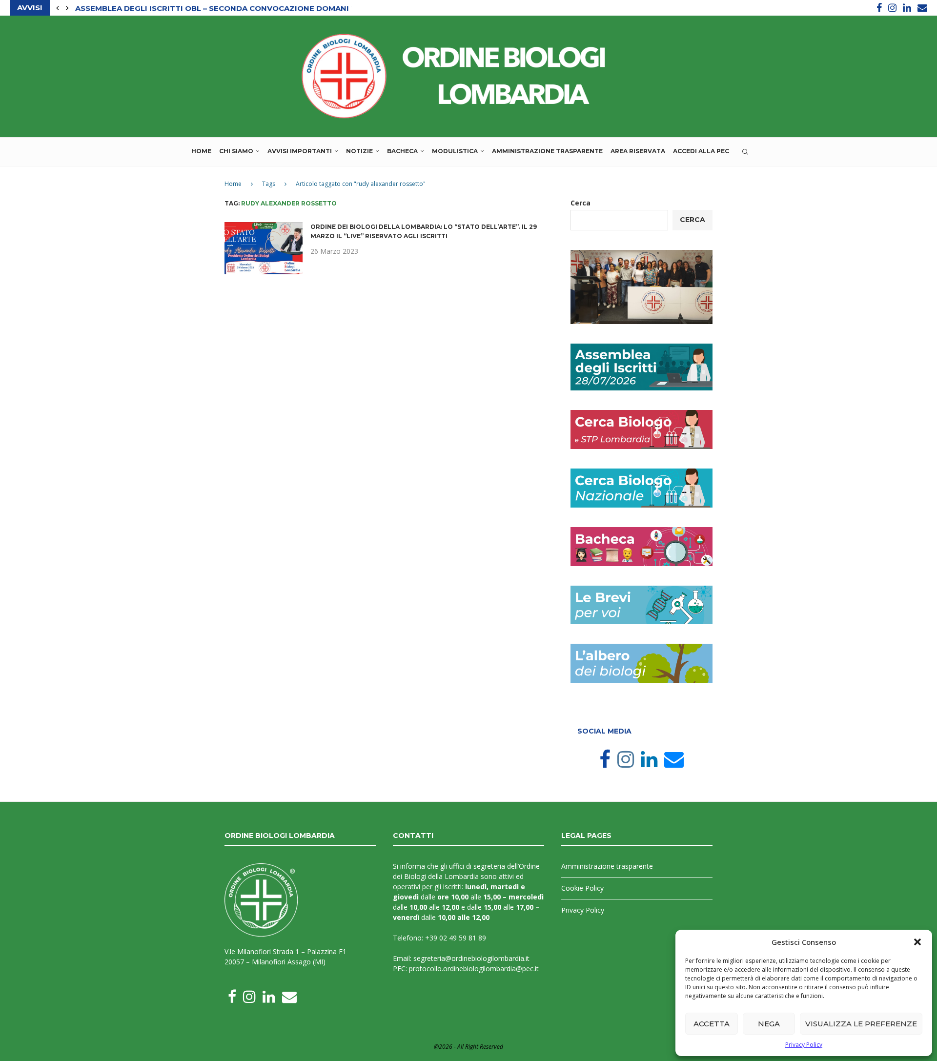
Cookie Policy (582, 888)
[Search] (745, 152)
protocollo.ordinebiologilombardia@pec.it (474, 968)
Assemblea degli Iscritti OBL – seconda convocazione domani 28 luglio (233, 8)
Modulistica (455, 151)
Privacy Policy (803, 1045)
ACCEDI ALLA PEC (701, 151)
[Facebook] (879, 8)
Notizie (359, 151)
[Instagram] (892, 8)
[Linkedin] (907, 8)
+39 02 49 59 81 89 (455, 937)
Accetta (711, 1023)
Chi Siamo (236, 151)
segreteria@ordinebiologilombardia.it (471, 958)
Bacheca (402, 151)
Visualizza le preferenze (861, 1023)
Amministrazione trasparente (547, 151)
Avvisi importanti (299, 151)
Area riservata (638, 151)
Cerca (580, 202)
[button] (917, 942)
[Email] (922, 8)
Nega (769, 1023)
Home (201, 151)
